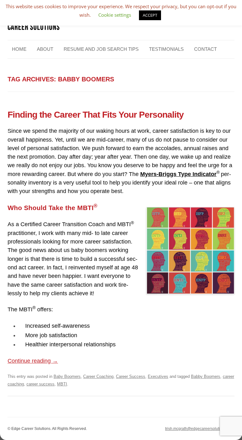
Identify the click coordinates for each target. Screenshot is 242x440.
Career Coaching (98, 376)
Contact (205, 49)
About (45, 49)
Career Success (130, 376)
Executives (158, 376)
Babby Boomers (205, 376)
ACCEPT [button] (150, 15)
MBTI (62, 384)
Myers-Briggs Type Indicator (178, 174)
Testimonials (166, 49)
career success (40, 384)
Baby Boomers (67, 376)
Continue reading (33, 361)
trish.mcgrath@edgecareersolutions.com (199, 428)
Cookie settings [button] (114, 15)
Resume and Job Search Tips (101, 49)
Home (19, 49)
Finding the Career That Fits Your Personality (96, 114)
